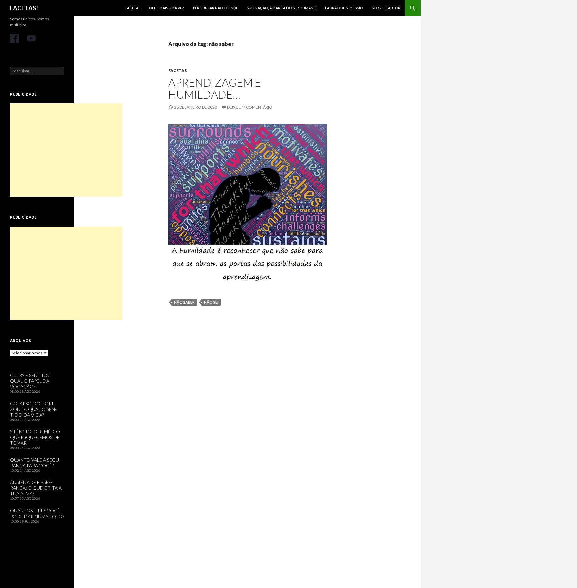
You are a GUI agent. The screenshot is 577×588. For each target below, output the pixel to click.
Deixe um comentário (249, 107)
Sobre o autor (386, 8)
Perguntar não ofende (215, 8)
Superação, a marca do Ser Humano (281, 8)
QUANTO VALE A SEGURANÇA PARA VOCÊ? (35, 462)
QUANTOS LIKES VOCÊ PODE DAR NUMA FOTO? (37, 513)
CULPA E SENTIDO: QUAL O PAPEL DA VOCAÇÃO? (30, 380)
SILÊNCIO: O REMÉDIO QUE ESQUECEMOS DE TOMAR (35, 437)
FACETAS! (24, 8)
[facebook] (14, 38)
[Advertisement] (66, 150)
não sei (211, 302)
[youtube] (31, 38)
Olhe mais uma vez (166, 8)
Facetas (132, 8)
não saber (184, 302)
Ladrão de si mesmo (344, 8)
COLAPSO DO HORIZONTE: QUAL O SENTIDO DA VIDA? (33, 409)
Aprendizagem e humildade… (214, 88)
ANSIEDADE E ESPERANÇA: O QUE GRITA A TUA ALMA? (36, 487)
